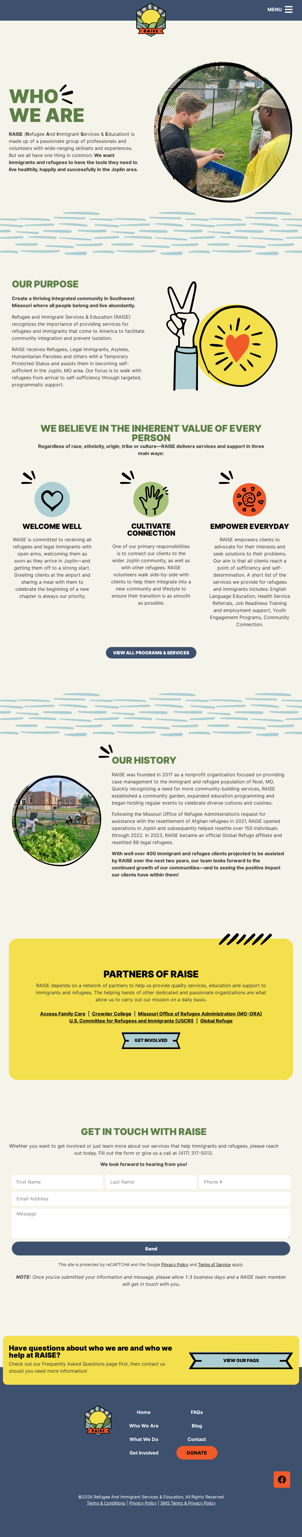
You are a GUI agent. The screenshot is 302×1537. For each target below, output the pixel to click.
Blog (197, 1426)
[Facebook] (282, 1479)
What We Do (143, 1439)
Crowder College (112, 1014)
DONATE (197, 1453)
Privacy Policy (174, 1264)
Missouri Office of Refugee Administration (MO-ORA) (200, 1014)
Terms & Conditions (106, 1502)
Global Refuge (216, 1021)
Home (144, 1412)
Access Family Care (63, 1014)
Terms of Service (214, 1264)
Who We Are (144, 1426)
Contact (197, 1439)
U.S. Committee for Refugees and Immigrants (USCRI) (131, 1021)
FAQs (197, 1412)
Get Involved (143, 1453)
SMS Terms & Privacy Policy (188, 1502)
